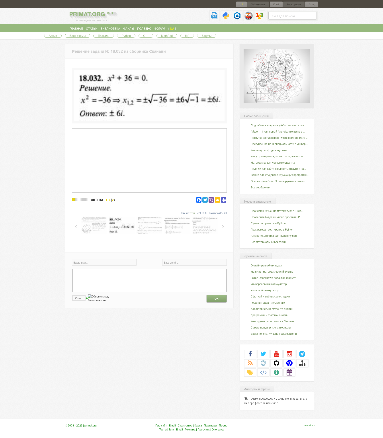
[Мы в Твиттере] (263, 353)
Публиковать (258, 4)
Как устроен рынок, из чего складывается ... (278, 156)
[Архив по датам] (289, 372)
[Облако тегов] (250, 372)
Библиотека (110, 28)
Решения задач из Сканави (268, 302)
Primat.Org (92, 14)
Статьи (91, 28)
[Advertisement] (149, 160)
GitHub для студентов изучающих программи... (280, 175)
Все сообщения (260, 187)
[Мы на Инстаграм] (289, 353)
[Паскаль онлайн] (214, 19)
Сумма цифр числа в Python (268, 223)
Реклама (190, 429)
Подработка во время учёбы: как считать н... (278, 125)
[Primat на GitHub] (276, 363)
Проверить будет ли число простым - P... (276, 217)
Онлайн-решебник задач (266, 265)
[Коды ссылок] (263, 372)
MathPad (167, 35)
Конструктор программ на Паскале (272, 321)
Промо (223, 425)
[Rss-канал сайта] (250, 363)
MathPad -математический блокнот (273, 271)
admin (192, 213)
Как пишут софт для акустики (269, 150)
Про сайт (161, 425)
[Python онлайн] (226, 19)
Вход (311, 4)
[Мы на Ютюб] (276, 353)
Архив (53, 35)
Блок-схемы (77, 35)
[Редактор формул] (259, 19)
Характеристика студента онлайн (272, 309)
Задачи (206, 35)
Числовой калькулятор (265, 290)
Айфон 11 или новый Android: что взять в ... (278, 131)
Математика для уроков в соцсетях (273, 162)
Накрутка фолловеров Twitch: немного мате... (279, 137)
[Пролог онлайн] (248, 19)
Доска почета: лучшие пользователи (274, 333)
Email (276, 4)
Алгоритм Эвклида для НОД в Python (274, 235)
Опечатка (218, 429)
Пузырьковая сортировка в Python (272, 229)
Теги (171, 429)
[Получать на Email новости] (263, 363)
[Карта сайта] (302, 363)
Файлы (128, 28)
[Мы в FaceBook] (250, 353)
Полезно (144, 28)
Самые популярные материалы (271, 327)
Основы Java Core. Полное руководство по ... (279, 181)
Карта (198, 425)
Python (126, 35)
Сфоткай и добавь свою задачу (270, 296)
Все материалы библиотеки (268, 242)
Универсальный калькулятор (269, 284)
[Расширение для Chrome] (289, 363)
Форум (159, 28)
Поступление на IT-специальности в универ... (279, 144)
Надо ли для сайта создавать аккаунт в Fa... (278, 168)
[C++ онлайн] (237, 19)
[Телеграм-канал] (302, 353)
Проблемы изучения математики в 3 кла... (277, 211)
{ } (172, 28)
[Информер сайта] (276, 372)
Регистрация (294, 4)
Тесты (163, 429)
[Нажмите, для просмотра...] (149, 120)
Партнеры (210, 425)
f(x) (187, 35)
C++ (146, 35)
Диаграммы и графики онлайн (269, 315)
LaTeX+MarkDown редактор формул (273, 278)
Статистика (185, 425)
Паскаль (103, 35)
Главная (76, 28)
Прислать (203, 429)
